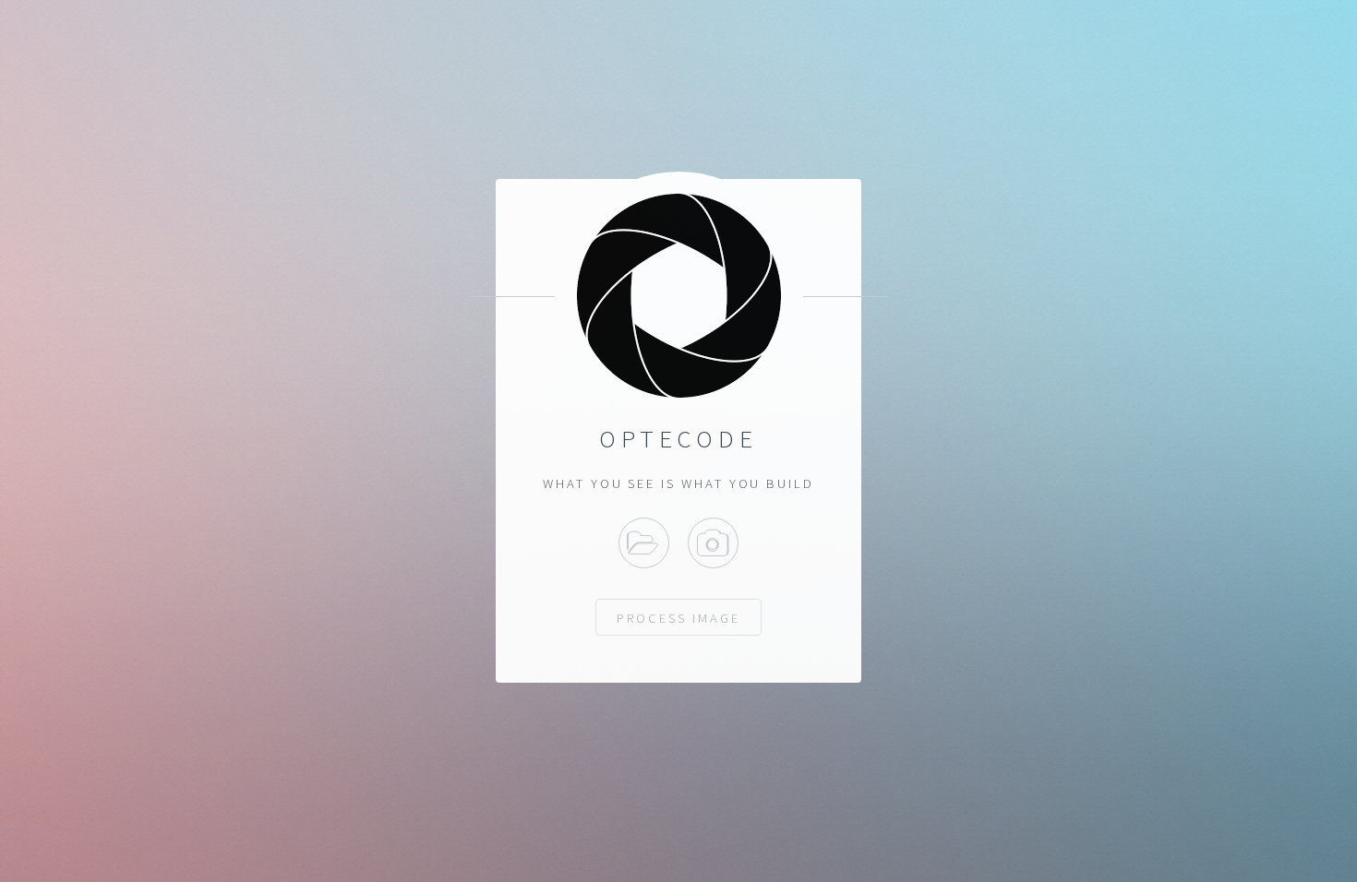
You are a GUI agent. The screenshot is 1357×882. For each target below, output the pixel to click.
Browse (643, 543)
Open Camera (713, 543)
